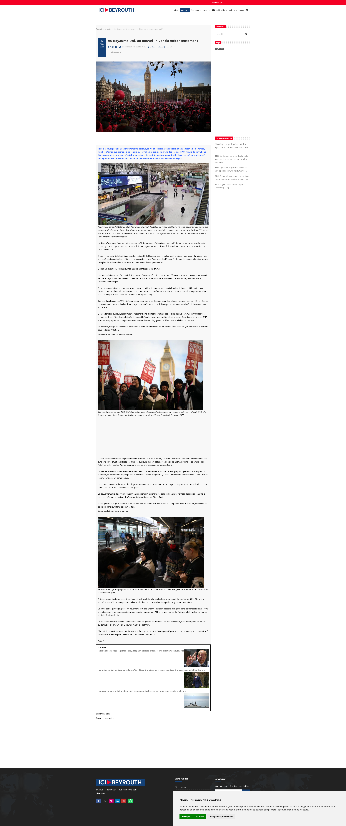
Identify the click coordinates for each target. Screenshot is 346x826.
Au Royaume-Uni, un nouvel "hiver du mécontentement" (154, 40)
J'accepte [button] (186, 816)
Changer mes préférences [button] (221, 816)
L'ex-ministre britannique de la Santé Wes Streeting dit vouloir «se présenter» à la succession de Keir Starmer (151, 670)
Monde (184, 10)
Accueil (99, 29)
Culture (232, 10)
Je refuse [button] (199, 816)
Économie (195, 10)
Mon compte (217, 2)
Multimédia (220, 10)
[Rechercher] (246, 34)
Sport (241, 10)
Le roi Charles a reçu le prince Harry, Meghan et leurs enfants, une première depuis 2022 (140, 650)
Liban (176, 10)
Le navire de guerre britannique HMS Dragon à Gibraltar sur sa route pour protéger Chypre (141, 691)
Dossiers (206, 10)
